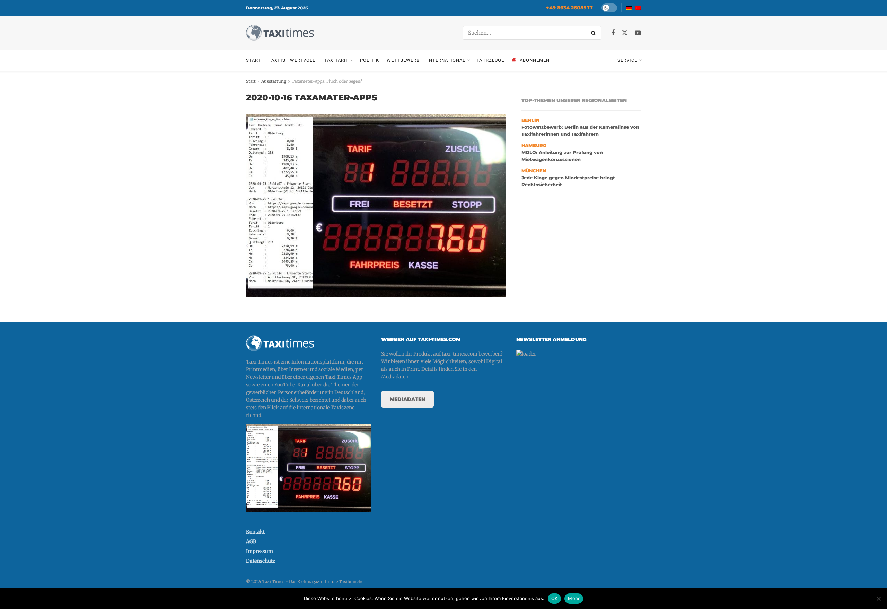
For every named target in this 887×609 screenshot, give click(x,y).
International (446, 60)
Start (253, 60)
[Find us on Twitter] (625, 33)
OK (554, 598)
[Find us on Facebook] (613, 33)
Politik (369, 60)
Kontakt (255, 532)
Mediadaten (407, 399)
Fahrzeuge (490, 60)
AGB (251, 541)
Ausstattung (273, 81)
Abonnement (536, 60)
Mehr (574, 598)
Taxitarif (336, 60)
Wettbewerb (403, 60)
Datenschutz (260, 561)
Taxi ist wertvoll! (293, 60)
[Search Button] (594, 33)
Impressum (259, 551)
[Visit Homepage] (280, 33)
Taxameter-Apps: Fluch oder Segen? (327, 81)
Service (627, 60)
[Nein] (878, 598)
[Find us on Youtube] (638, 33)
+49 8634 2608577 (569, 8)
